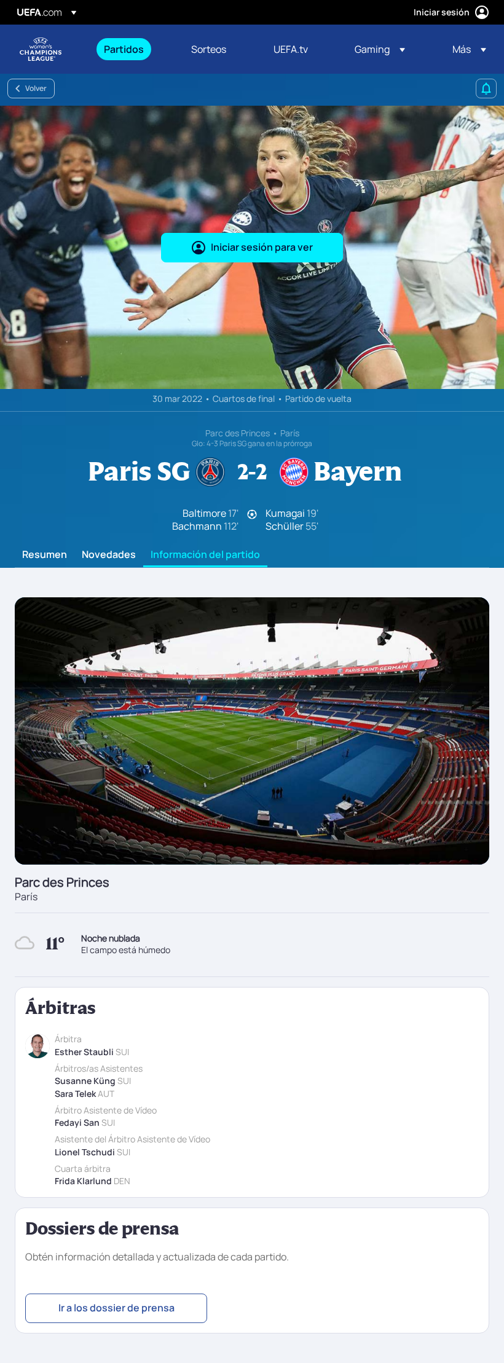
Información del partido (205, 554)
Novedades (109, 554)
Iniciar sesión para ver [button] (262, 247)
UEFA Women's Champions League (40, 49)
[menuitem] (132, 49)
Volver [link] (36, 88)
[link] (124, 49)
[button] (380, 49)
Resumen (44, 554)
